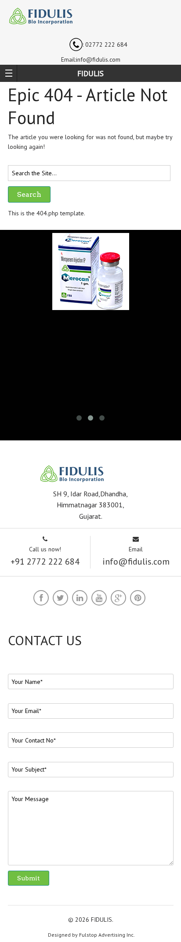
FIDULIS (90, 73)
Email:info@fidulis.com (90, 59)
